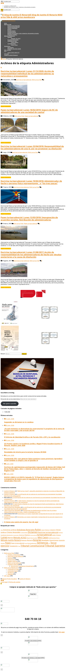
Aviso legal (4, 582)
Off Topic (6, 54)
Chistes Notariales (13, 532)
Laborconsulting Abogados (12, 507)
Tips (19, 546)
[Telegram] (3, 3)
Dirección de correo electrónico (10, 399)
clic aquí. (62, 632)
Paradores (11, 572)
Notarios (24, 540)
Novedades (45, 540)
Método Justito (7, 540)
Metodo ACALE (19, 537)
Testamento (13, 546)
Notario (17, 540)
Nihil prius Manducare (9, 36)
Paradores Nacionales (13, 39)
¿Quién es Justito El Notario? (11, 55)
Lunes (4, 537)
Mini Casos (43, 537)
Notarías (37, 540)
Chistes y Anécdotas (12, 28)
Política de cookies (14, 582)
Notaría (30, 540)
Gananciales (16, 535)
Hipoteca (27, 535)
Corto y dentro (14, 42)
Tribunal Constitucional (32, 545)
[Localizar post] (2, 1)
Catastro (53, 530)
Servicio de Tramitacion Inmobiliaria (22, 566)
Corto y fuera (14, 45)
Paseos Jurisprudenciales (14, 25)
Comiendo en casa (12, 41)
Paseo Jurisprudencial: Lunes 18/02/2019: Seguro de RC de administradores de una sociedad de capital (29, 111)
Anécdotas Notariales (25, 530)
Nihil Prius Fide (7, 24)
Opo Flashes (11, 47)
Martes (10, 538)
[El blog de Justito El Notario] (8, 20)
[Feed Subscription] (1, 67)
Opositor (3, 543)
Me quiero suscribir (9, 403)
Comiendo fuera (12, 43)
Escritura (61, 532)
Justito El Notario (9, 491)
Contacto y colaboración (10, 5)
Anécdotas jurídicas (9, 530)
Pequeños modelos (12, 34)
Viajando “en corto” (16, 38)
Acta (2, 530)
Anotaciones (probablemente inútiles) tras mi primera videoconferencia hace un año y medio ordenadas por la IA (30, 511)
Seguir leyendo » (6, 106)
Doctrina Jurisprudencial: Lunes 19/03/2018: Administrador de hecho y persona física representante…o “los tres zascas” (31, 182)
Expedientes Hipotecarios (7, 535)
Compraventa (24, 532)
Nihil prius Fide (37, 80)
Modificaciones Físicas (54, 538)
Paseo (8, 543)
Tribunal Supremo (55, 545)
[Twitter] (1, 3)
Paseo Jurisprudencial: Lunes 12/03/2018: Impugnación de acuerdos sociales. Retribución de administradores (29, 218)
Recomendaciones (32, 543)
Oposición (62, 540)
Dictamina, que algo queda (14, 48)
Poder (25, 543)
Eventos (9, 29)
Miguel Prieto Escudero (32, 538)
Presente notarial (12, 32)
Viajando (10, 37)
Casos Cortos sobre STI (13, 52)
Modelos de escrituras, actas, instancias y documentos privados (19, 7)
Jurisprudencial (44, 534)
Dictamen (33, 532)
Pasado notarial (11, 31)
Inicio (5, 23)
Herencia (21, 535)
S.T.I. (5, 51)
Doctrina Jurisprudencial (13, 27)
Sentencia (42, 542)
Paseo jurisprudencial (31, 116)
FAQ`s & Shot (7, 50)
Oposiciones (7, 46)
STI (49, 543)
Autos (38, 529)
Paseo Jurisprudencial (17, 543)
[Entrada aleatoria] (1, 57)
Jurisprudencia (33, 535)
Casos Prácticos (45, 530)
